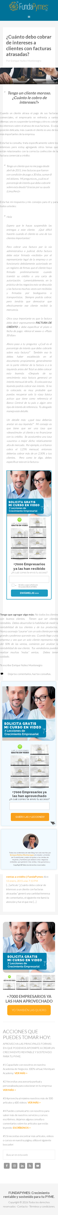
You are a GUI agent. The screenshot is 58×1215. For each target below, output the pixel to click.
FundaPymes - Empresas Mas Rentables (29, 6)
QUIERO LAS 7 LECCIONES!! (29, 817)
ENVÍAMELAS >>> (29, 593)
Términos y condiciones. (42, 1206)
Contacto (22, 1206)
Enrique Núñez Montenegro (22, 855)
